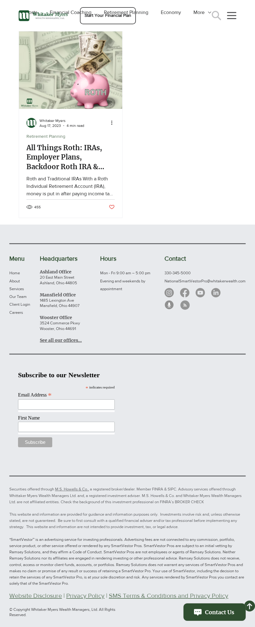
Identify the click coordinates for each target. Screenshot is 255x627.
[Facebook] (184, 292)
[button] (108, 15)
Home (14, 273)
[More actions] (114, 123)
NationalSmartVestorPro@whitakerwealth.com (205, 281)
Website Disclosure (35, 595)
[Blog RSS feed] (185, 305)
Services (16, 288)
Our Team (18, 296)
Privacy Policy (85, 595)
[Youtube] (200, 292)
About (14, 281)
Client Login (19, 304)
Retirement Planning (45, 136)
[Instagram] (169, 292)
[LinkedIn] (215, 292)
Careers (16, 312)
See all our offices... (61, 340)
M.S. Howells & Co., (72, 489)
